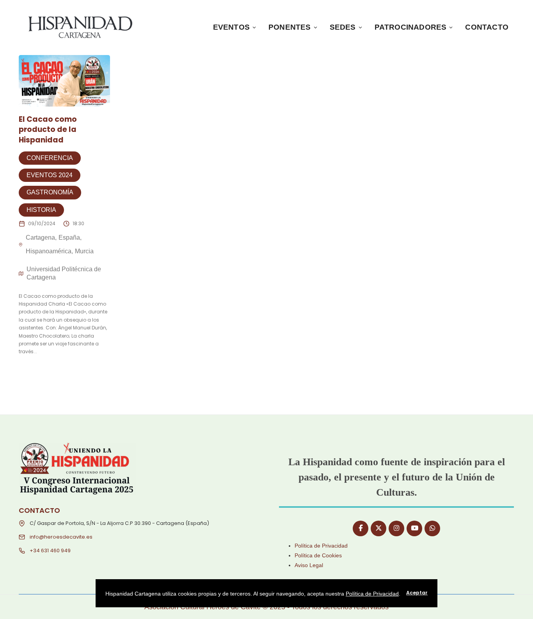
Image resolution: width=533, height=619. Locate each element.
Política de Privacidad (321, 546)
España (69, 237)
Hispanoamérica (48, 251)
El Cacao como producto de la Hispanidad (48, 129)
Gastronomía (50, 192)
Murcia (84, 251)
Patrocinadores (411, 27)
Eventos (231, 27)
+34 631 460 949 (50, 550)
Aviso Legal (309, 565)
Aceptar (417, 592)
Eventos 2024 (50, 175)
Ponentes (289, 27)
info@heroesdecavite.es (61, 537)
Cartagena (40, 237)
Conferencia (50, 158)
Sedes (343, 27)
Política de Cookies (318, 555)
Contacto (486, 27)
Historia (41, 209)
